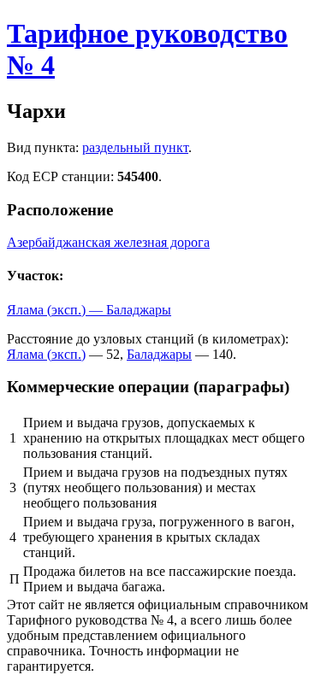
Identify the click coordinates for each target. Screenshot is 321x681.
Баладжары (159, 354)
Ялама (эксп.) (46, 354)
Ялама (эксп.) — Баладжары (89, 309)
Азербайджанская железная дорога (108, 242)
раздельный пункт (135, 147)
